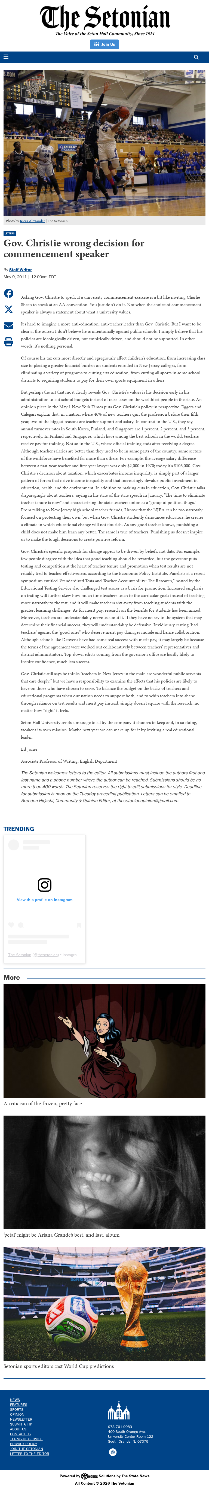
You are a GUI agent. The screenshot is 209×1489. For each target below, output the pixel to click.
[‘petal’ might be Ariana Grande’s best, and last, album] (105, 1173)
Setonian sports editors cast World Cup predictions (59, 1366)
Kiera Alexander (32, 220)
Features (18, 1404)
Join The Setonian (26, 1448)
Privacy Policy (23, 1443)
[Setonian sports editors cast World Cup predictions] (105, 1304)
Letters (10, 233)
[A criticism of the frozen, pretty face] (105, 1041)
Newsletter (21, 1419)
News (15, 1399)
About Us (18, 1429)
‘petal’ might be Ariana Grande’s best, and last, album (61, 1235)
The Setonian (19, 955)
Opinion (17, 1414)
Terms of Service (26, 1438)
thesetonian (48, 955)
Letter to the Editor (29, 1453)
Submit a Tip (21, 1424)
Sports (16, 1409)
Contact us (20, 1433)
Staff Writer (20, 269)
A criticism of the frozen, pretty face (43, 1103)
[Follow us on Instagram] (113, 1451)
